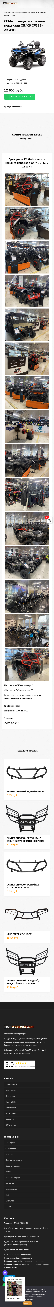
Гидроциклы (11, 1102)
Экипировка (11, 1108)
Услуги (8, 1172)
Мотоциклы (11, 1090)
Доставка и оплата (14, 1160)
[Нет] (51, 1296)
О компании (11, 1148)
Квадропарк (8, 12)
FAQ (7, 1195)
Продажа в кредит (13, 1177)
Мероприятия (11, 1189)
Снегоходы (10, 1096)
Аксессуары (18, 12)
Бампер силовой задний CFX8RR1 (26, 791)
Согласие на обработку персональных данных (24, 1261)
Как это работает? (13, 1298)
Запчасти (10, 1119)
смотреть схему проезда (15, 1245)
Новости (9, 1154)
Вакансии (10, 1183)
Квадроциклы (11, 1084)
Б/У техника (11, 1125)
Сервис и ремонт (13, 1166)
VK (9, 1207)
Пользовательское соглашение (17, 1255)
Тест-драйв (10, 1143)
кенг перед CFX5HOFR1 (19, 934)
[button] (26, 1275)
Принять (27, 1303)
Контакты (10, 1201)
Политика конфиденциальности (18, 1258)
